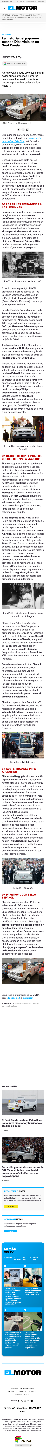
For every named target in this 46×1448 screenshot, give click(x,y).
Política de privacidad (27, 1388)
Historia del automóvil (23, 1004)
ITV (16, 2)
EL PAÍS (24, 1258)
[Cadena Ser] (22, 1412)
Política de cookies (31, 1391)
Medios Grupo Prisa (23, 1445)
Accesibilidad (18, 1395)
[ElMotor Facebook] (18, 1401)
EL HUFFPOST (17, 1258)
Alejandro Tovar (12, 56)
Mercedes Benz (7, 1006)
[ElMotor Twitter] (22, 1401)
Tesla (22, 2)
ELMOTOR (8, 1258)
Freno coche (30, 2)
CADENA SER (36, 1258)
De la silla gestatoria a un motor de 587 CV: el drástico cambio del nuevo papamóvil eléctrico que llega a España (23, 1171)
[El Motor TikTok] (28, 1401)
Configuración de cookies (15, 1391)
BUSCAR (10, 1231)
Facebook (13, 998)
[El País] (7, 1408)
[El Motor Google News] (31, 1401)
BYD (11, 2)
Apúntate (11, 1206)
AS (30, 1258)
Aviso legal (14, 1388)
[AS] (13, 1408)
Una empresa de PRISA (23, 1439)
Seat (15, 1006)
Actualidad (6, 34)
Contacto (27, 1395)
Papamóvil (35, 1004)
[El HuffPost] (35, 1408)
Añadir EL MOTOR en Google (16, 63)
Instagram (28, 998)
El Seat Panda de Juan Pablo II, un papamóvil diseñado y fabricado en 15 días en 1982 (22, 1123)
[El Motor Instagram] (25, 1401)
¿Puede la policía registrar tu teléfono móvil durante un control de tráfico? (33, 1291)
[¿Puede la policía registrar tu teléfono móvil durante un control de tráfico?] (32, 1286)
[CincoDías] (21, 1408)
